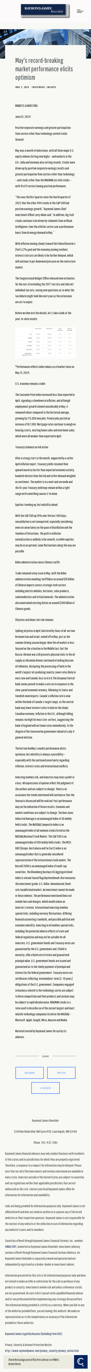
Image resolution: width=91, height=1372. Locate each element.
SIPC (14, 1246)
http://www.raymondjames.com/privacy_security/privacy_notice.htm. (42, 1351)
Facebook (30, 1072)
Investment (38, 87)
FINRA (8, 1246)
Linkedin (45, 1088)
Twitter (61, 1072)
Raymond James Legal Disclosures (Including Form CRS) (33, 1334)
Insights (51, 87)
